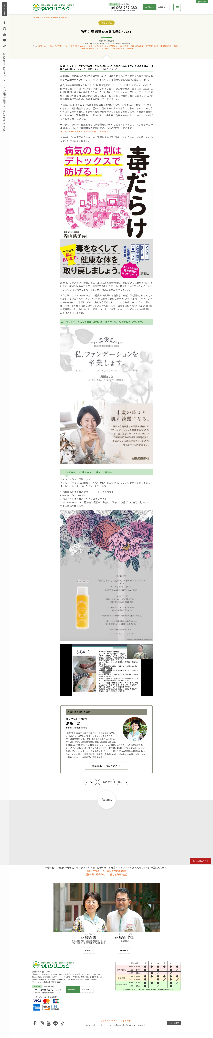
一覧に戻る (106, 782)
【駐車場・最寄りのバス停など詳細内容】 (106, 874)
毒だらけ (176, 46)
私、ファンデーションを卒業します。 (111, 48)
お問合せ (161, 7)
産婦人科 (90, 48)
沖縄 (83, 48)
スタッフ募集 (4, 9)
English (203, 1)
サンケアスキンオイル (74, 46)
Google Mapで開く (200, 861)
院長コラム (106, 22)
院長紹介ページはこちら (105, 766)
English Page (126, 1020)
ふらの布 (124, 46)
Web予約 (148, 7)
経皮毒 (130, 48)
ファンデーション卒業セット (107, 46)
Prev (92, 782)
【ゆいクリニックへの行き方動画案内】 (106, 871)
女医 (156, 46)
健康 (132, 46)
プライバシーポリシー (109, 1020)
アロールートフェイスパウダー (51, 46)
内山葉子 (139, 46)
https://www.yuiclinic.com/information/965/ (84, 131)
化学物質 (149, 46)
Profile (87, 950)
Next (120, 782)
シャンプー (89, 46)
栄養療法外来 (166, 46)
